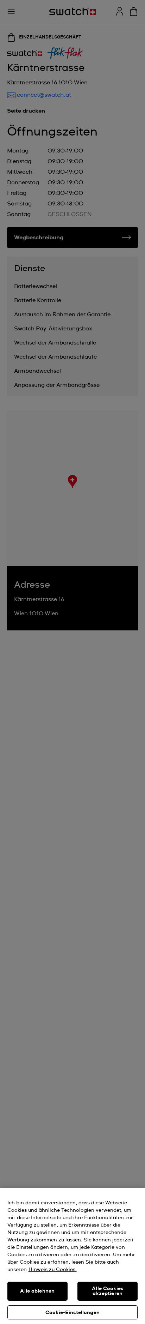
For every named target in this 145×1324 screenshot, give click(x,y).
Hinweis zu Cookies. (53, 1269)
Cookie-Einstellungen (72, 1312)
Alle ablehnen (37, 1291)
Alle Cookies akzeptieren (107, 1291)
